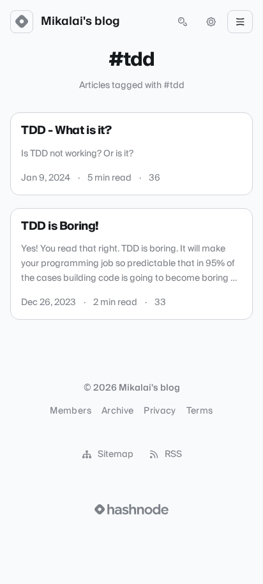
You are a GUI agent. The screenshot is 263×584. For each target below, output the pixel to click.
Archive (117, 411)
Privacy (160, 411)
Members (70, 411)
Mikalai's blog (80, 22)
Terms (199, 411)
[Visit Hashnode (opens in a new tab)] (131, 509)
